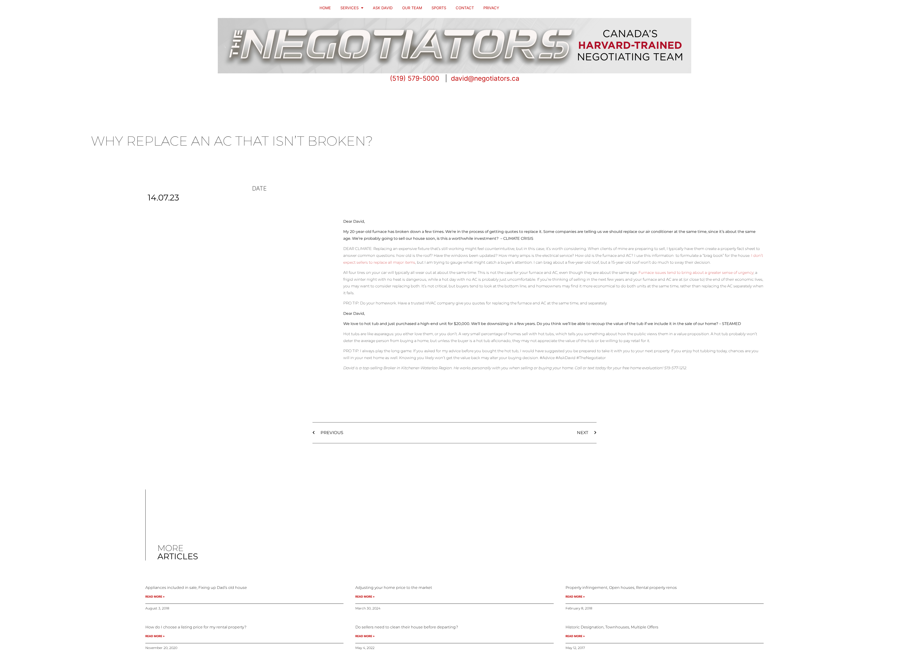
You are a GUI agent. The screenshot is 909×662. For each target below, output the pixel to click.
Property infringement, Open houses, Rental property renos (621, 587)
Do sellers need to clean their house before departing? (406, 627)
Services (349, 7)
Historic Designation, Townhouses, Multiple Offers (612, 627)
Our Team (412, 7)
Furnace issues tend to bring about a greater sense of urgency (695, 272)
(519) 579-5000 (414, 78)
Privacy (491, 7)
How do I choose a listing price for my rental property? (195, 627)
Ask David (383, 7)
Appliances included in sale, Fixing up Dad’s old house (196, 587)
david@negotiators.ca (485, 78)
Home (325, 7)
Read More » (155, 596)
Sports (439, 7)
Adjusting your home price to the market (393, 587)
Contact (465, 7)
